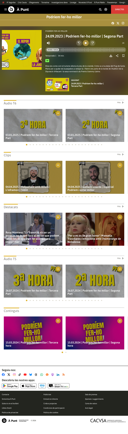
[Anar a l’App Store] (28, 385)
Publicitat (47, 394)
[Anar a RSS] (64, 374)
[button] (26, 144)
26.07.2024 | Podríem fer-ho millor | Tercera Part (32, 292)
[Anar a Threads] (36, 374)
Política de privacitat (10, 412)
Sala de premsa (91, 394)
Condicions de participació (54, 408)
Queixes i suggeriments (94, 399)
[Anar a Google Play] (10, 385)
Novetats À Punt (85, 2)
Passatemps (112, 2)
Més (119, 102)
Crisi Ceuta (22, 2)
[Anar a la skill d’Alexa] (42, 385)
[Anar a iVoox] (47, 374)
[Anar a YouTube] (26, 374)
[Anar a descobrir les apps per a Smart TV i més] (59, 385)
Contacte (5, 394)
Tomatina (45, 2)
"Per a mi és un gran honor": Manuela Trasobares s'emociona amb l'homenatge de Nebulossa (94, 238)
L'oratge (73, 2)
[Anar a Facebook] (4, 374)
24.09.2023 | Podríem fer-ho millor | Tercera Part (87, 84)
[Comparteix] (118, 56)
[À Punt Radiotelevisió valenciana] (15, 420)
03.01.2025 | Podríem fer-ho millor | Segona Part (94, 136)
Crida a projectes (50, 403)
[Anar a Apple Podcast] (53, 374)
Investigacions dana (60, 2)
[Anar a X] (9, 374)
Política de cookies (51, 412)
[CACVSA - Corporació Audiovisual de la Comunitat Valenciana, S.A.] (108, 420)
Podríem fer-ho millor (64, 17)
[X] (118, 23)
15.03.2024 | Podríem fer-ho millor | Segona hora (94, 344)
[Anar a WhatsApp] (42, 374)
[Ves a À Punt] (18, 9)
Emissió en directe (51, 399)
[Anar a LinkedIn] (58, 374)
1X (123, 43)
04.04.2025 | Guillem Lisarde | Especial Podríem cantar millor (91, 188)
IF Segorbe (11, 2)
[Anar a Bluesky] (31, 374)
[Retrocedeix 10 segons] (79, 43)
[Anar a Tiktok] (20, 374)
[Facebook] (113, 23)
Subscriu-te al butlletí (10, 403)
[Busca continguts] (100, 9)
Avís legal (89, 408)
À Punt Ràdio (99, 2)
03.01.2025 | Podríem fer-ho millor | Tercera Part (32, 136)
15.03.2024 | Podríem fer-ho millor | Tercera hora (32, 344)
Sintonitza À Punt (8, 399)
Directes (119, 9)
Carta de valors (91, 403)
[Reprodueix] (86, 43)
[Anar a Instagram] (15, 374)
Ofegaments (34, 2)
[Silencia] (48, 43)
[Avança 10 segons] (92, 43)
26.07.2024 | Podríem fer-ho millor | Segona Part (94, 292)
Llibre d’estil (7, 408)
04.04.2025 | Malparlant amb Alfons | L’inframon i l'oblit (28, 188)
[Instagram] (123, 23)
